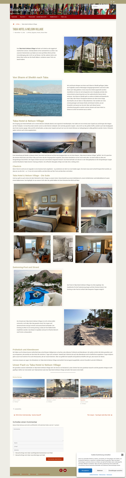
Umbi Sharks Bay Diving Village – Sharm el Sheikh (27, 398)
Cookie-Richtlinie (94, 474)
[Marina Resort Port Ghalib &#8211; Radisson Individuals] (62, 388)
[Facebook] (111, 1)
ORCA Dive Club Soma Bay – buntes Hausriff (28, 415)
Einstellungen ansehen (115, 470)
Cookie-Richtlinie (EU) (44, 474)
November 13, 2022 (20, 32)
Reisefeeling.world (25, 9)
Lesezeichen (18, 409)
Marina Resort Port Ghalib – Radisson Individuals (60, 398)
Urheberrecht (16, 474)
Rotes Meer (44, 32)
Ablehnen (100, 470)
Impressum (109, 474)
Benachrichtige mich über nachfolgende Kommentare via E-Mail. (34, 453)
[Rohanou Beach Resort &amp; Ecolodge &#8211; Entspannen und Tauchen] (96, 388)
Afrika (18, 24)
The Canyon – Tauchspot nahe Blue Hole (99, 415)
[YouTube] (114, 1)
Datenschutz (102, 474)
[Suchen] (113, 7)
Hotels (38, 32)
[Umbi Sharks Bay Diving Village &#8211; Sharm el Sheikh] (29, 388)
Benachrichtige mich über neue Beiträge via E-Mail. (30, 455)
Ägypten (34, 32)
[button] (122, 455)
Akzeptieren (85, 470)
